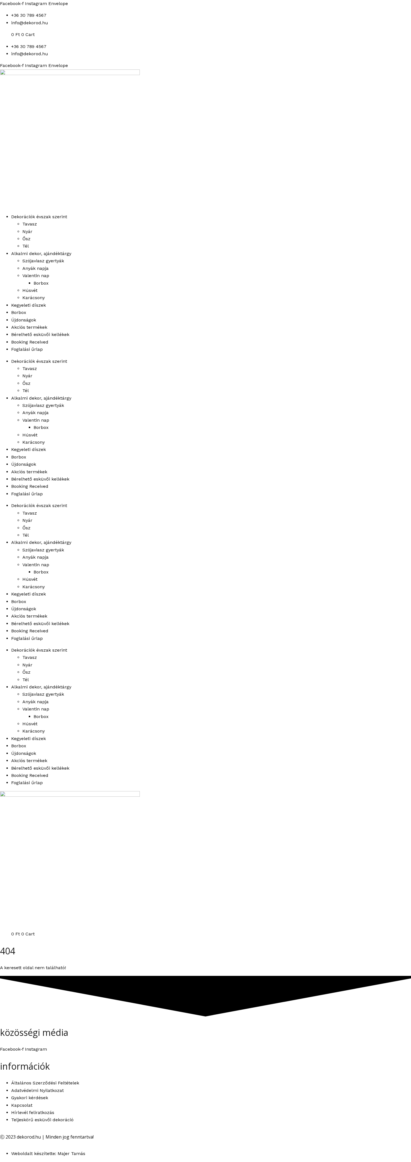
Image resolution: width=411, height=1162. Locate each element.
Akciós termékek (29, 327)
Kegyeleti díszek (28, 305)
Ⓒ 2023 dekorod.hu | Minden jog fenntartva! (47, 1137)
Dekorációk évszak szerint (39, 216)
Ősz (26, 238)
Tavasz (29, 224)
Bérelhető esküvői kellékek (40, 334)
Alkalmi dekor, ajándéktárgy (41, 253)
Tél (25, 246)
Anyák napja (35, 268)
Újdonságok (23, 320)
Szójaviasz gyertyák (43, 260)
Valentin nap (35, 275)
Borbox (41, 283)
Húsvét (29, 290)
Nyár (27, 231)
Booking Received (29, 342)
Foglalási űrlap (27, 349)
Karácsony (33, 297)
